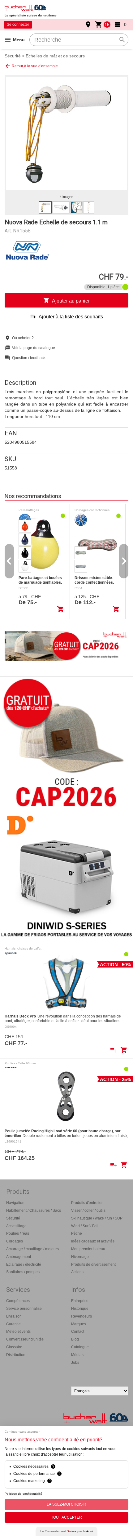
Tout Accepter (66, 1517)
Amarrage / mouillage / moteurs (32, 1249)
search (122, 39)
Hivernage (80, 1257)
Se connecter (18, 24)
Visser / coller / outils (88, 1210)
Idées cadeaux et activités (92, 1241)
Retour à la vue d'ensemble (31, 66)
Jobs (75, 1362)
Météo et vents (18, 1331)
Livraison (14, 1316)
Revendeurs (81, 1316)
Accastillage (16, 1226)
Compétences (18, 1301)
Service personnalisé (24, 1308)
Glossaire (14, 1347)
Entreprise (79, 1301)
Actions (77, 1272)
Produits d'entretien (87, 1203)
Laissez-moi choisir (66, 1504)
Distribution (15, 1355)
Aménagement (18, 1257)
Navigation (15, 1203)
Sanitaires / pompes (23, 1272)
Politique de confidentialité (23, 1493)
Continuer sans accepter (22, 1431)
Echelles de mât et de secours (55, 55)
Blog (75, 1339)
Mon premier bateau (88, 1249)
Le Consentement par (66, 1531)
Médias (77, 1355)
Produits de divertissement (93, 1264)
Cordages (14, 1241)
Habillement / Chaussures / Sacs (33, 1210)
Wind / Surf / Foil (84, 1226)
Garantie (13, 1324)
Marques (78, 1324)
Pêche (76, 1233)
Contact (77, 1331)
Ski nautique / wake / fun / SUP (96, 1218)
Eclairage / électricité (23, 1264)
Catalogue (80, 1347)
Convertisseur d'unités (25, 1339)
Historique (79, 1308)
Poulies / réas (17, 1233)
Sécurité (13, 55)
